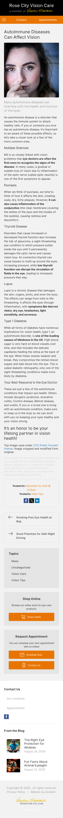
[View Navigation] (5, 20)
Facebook (6, 716)
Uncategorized (20, 567)
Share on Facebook (26, 500)
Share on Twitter (31, 500)
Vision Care (18, 573)
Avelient (50, 792)
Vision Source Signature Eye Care (31, 800)
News (14, 561)
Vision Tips (37, 493)
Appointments (48, 19)
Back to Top (31, 810)
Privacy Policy (16, 792)
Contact (21, 19)
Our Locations (16, 698)
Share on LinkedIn (37, 500)
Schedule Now (34, 654)
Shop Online (34, 616)
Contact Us (33, 665)
